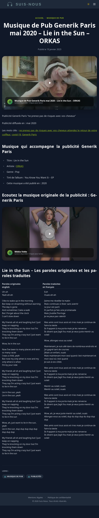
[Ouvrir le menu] (94, 4)
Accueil (39, 18)
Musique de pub (55, 18)
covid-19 (16, 134)
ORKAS (19, 166)
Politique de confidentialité (59, 497)
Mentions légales (35, 497)
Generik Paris (29, 134)
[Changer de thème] (88, 4)
